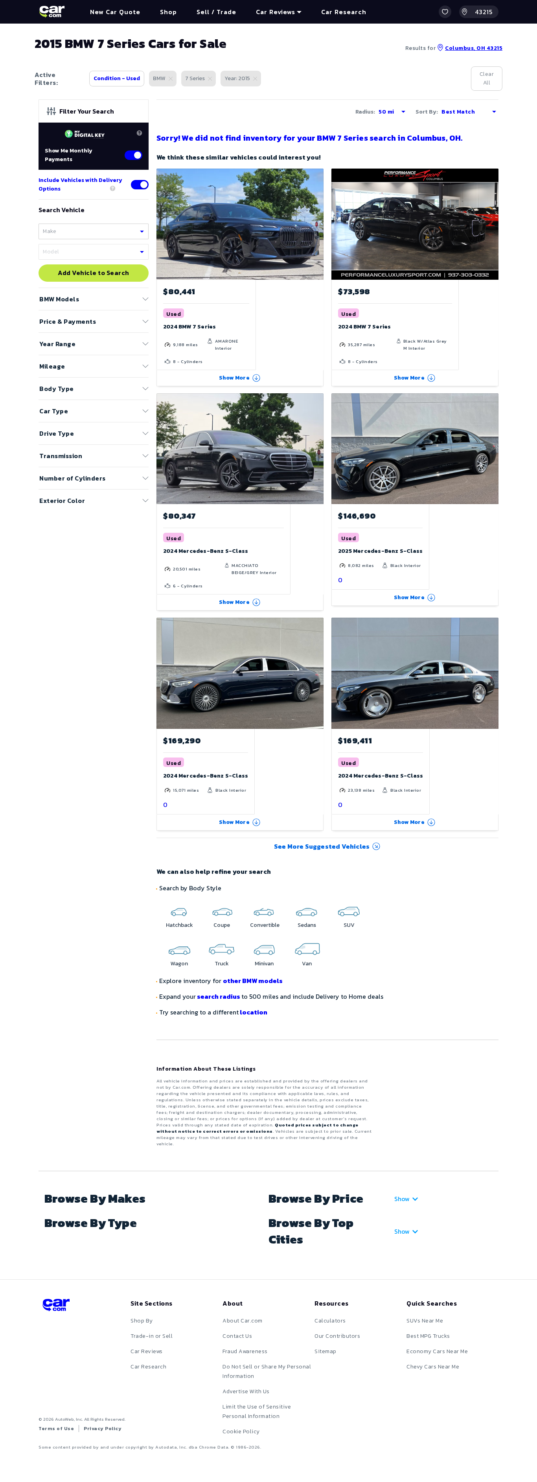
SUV (349, 925)
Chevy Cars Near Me (432, 1367)
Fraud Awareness (245, 1351)
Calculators (330, 1321)
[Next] (317, 224)
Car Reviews (147, 1351)
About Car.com (243, 1321)
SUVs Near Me (424, 1321)
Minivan (264, 963)
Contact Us (237, 1336)
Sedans (307, 925)
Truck (222, 963)
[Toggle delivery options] (140, 184)
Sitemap (325, 1351)
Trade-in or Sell (152, 1336)
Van (307, 963)
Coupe (221, 925)
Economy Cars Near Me (437, 1351)
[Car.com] (52, 12)
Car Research (148, 1367)
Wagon (179, 963)
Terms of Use (56, 1428)
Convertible (265, 925)
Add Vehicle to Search (93, 273)
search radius (218, 996)
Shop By (142, 1321)
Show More (234, 378)
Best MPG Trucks (428, 1336)
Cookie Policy (241, 1431)
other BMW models (253, 980)
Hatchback (179, 925)
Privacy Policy (102, 1428)
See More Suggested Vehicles (322, 846)
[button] (445, 12)
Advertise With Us (246, 1391)
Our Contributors (337, 1336)
